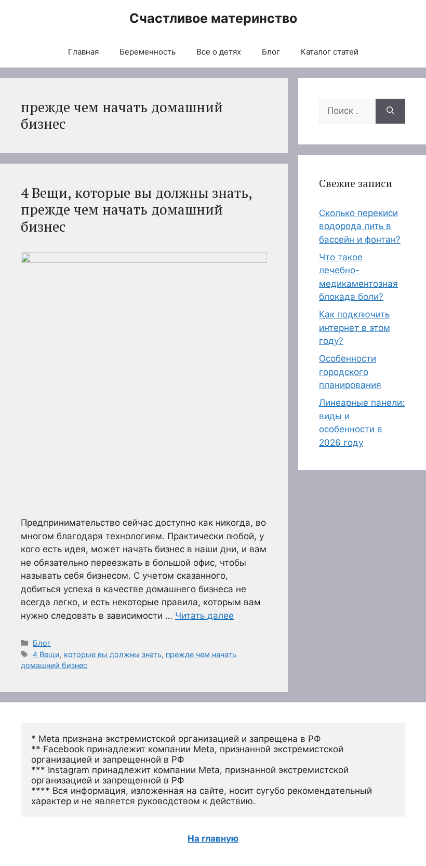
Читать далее (204, 615)
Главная (83, 52)
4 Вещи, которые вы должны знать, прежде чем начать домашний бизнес (136, 209)
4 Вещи (46, 654)
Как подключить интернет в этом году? (354, 327)
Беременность (147, 52)
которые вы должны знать (113, 654)
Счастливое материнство (213, 18)
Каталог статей (329, 52)
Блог (271, 52)
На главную (213, 838)
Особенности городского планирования (350, 371)
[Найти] (390, 111)
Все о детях (218, 52)
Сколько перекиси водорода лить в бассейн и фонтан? (360, 226)
